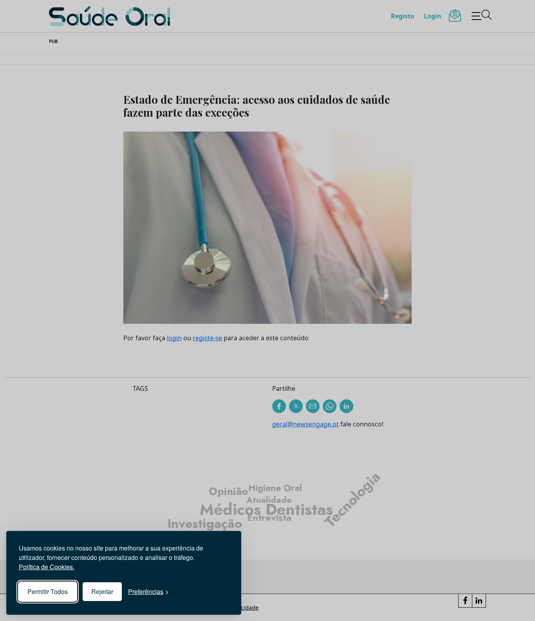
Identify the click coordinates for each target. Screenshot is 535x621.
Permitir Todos (47, 591)
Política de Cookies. (46, 566)
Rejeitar (102, 591)
